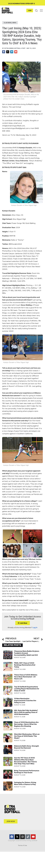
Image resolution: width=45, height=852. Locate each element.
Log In (35, 627)
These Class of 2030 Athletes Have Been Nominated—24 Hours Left (25, 677)
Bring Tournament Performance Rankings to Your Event (26, 772)
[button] (3, 51)
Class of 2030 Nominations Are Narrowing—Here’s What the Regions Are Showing (26, 724)
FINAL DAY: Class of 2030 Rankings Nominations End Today (24, 665)
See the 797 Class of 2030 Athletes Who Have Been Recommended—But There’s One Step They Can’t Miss (25, 761)
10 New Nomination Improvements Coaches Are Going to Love (25, 700)
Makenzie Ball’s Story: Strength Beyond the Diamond (26, 747)
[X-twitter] (17, 836)
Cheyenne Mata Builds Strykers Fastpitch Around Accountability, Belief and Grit (26, 653)
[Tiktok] (27, 836)
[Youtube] (33, 836)
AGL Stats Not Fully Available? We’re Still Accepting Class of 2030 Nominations (26, 712)
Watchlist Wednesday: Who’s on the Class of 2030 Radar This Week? (27, 736)
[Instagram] (22, 836)
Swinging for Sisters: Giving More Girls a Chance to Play (25, 783)
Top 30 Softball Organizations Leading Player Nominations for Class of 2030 (26, 689)
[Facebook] (11, 836)
